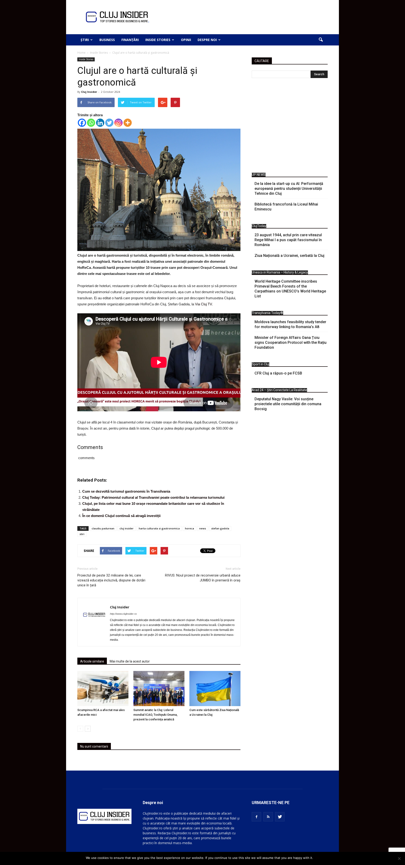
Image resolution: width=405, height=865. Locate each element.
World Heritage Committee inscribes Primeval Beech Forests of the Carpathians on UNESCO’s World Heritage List (290, 288)
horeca (189, 528)
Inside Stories (157, 39)
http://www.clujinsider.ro (123, 613)
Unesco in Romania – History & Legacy (280, 272)
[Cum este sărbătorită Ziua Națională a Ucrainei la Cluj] (214, 688)
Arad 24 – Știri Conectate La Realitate (279, 390)
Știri (85, 39)
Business (107, 39)
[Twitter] (109, 123)
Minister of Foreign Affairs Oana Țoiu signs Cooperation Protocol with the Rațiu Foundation (290, 342)
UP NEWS (259, 174)
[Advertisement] (290, 126)
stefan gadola (220, 528)
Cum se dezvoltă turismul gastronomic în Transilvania (126, 491)
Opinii (186, 39)
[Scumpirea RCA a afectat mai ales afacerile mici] (102, 688)
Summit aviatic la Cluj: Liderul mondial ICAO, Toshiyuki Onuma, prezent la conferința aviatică (155, 714)
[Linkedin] (100, 123)
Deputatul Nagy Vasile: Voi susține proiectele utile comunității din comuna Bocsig (288, 404)
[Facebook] (82, 123)
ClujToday (259, 226)
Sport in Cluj (260, 364)
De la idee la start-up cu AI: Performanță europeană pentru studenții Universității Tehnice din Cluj (289, 188)
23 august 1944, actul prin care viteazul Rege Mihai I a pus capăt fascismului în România (288, 240)
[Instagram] (118, 123)
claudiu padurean (103, 528)
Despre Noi (207, 39)
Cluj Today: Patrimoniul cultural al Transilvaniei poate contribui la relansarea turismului (153, 497)
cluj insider (127, 528)
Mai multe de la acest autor (130, 661)
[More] (128, 123)
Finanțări (130, 39)
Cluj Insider (89, 92)
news (202, 528)
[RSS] (268, 816)
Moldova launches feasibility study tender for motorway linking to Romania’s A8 (290, 324)
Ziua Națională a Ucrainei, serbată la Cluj (289, 255)
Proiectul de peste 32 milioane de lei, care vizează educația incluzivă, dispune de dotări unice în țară (111, 580)
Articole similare (92, 661)
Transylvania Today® (267, 313)
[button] (320, 39)
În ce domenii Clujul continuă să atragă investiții (121, 516)
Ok (317, 858)
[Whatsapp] (91, 123)
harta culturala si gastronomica (159, 528)
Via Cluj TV (203, 304)
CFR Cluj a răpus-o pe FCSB (278, 373)
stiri (81, 534)
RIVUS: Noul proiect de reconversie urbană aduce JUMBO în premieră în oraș (202, 577)
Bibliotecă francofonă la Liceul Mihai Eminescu (286, 206)
